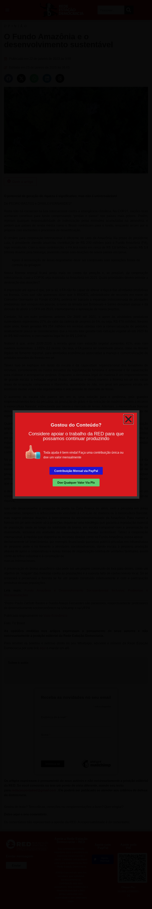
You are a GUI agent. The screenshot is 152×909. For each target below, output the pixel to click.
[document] (76, 454)
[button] (128, 419)
